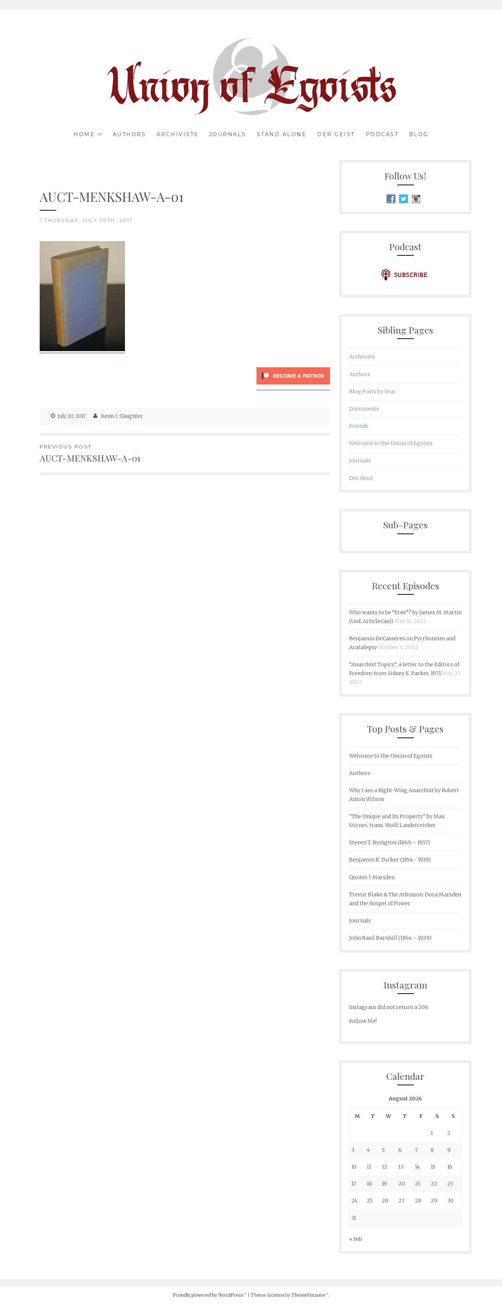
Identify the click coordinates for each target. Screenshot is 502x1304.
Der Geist (336, 134)
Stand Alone (282, 134)
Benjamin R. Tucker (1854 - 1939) (390, 859)
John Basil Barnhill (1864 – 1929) (390, 938)
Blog (419, 134)
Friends (358, 426)
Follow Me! (363, 1021)
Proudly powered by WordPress (208, 1295)
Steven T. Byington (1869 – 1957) (389, 842)
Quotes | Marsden (372, 877)
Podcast (382, 134)
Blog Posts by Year (372, 391)
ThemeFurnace (308, 1295)
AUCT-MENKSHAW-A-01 (90, 454)
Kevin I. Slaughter (122, 416)
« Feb (355, 1239)
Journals (227, 134)
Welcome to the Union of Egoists (391, 443)
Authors (129, 134)
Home (84, 134)
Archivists (177, 134)
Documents (364, 408)
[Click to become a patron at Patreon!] (293, 386)
